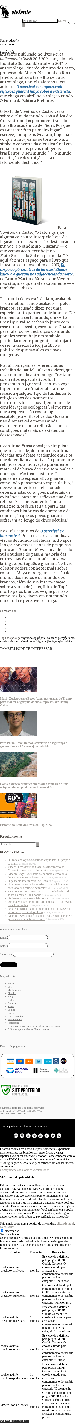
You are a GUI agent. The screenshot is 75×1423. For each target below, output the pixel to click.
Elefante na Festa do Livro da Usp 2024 (26, 825)
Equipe (11, 1009)
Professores (13, 1022)
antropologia (31, 638)
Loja (10, 986)
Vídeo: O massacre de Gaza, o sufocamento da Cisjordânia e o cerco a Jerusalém (36, 868)
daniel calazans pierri (51, 638)
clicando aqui (65, 1223)
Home (11, 983)
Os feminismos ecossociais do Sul (28, 898)
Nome (3, 945)
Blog (10, 996)
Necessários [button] (7, 1227)
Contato (12, 1013)
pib (69, 641)
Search (62, 20)
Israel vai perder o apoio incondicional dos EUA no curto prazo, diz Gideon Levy (39, 910)
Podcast (12, 999)
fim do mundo (30, 641)
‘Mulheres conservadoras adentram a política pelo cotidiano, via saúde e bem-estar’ (38, 886)
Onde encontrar (16, 1016)
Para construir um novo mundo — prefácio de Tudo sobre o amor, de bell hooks (39, 893)
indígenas (54, 641)
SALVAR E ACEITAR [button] (14, 1421)
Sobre (11, 1006)
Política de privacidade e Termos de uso (28, 1029)
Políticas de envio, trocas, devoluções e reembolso (34, 1025)
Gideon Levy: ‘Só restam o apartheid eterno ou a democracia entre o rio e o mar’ (37, 875)
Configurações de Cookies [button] (16, 1170)
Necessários (12, 1230)
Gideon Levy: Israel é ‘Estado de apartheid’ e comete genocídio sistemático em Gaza (40, 917)
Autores (12, 1003)
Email (3, 937)
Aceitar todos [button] (41, 1170)
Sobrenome (6, 954)
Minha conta (14, 990)
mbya (63, 641)
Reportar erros (15, 1019)
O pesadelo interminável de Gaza (28, 881)
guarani (43, 641)
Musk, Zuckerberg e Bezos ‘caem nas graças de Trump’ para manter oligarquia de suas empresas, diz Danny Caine (36, 702)
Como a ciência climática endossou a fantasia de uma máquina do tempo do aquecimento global (34, 785)
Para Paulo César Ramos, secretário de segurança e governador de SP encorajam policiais (33, 744)
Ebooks (12, 993)
